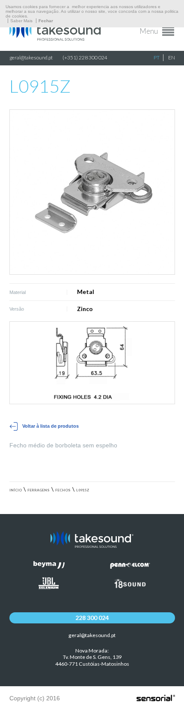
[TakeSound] (56, 38)
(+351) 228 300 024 (84, 57)
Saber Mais (21, 20)
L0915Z (82, 490)
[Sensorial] (156, 698)
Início (15, 490)
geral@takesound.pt (31, 57)
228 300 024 (92, 617)
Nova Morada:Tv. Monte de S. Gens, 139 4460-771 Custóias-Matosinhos (92, 657)
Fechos (63, 490)
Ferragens (38, 490)
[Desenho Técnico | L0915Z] (92, 363)
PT (157, 57)
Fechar (46, 20)
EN (171, 57)
